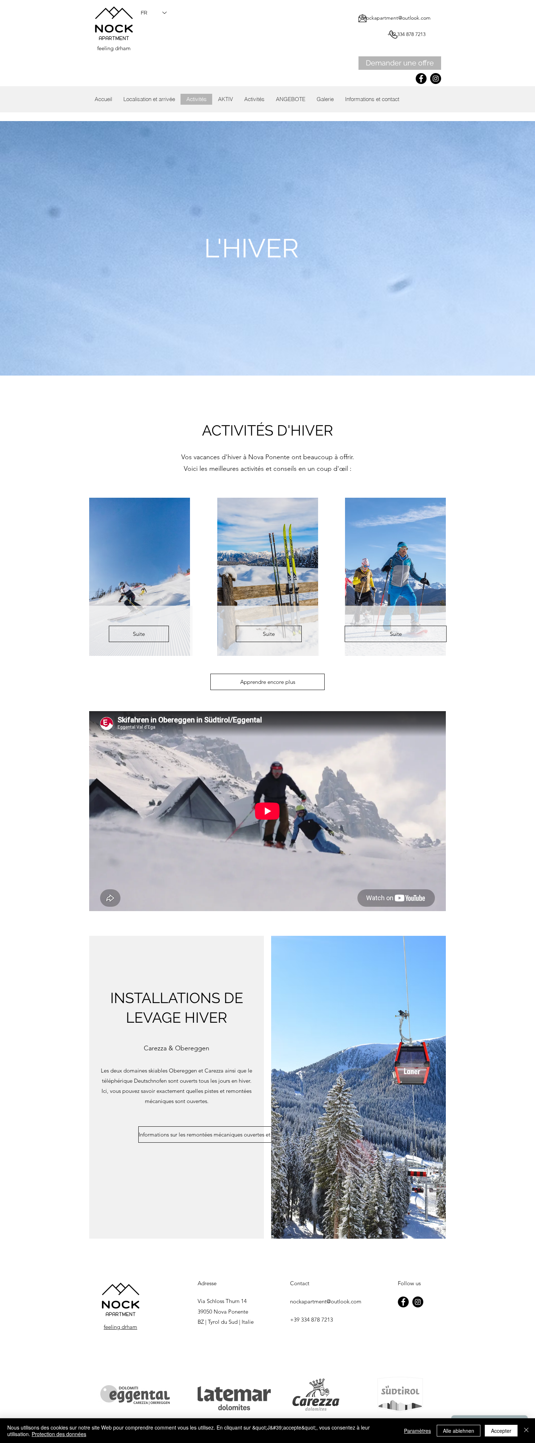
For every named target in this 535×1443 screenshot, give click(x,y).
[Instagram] (435, 78)
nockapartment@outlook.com (397, 18)
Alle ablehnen (458, 1430)
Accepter (501, 1430)
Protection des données (59, 1434)
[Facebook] (421, 78)
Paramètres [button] (417, 1430)
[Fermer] (526, 1430)
